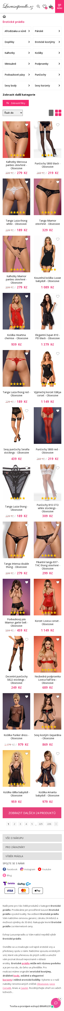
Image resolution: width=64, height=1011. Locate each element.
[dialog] (32, 505)
